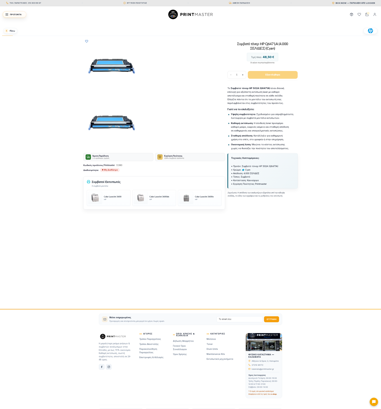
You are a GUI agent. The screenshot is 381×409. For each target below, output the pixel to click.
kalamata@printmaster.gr (263, 369)
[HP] (370, 31)
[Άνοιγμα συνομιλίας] (374, 402)
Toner (210, 344)
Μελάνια (211, 339)
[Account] (374, 14)
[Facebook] (101, 367)
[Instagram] (109, 367)
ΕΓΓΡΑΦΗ (272, 319)
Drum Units (212, 349)
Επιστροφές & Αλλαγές (151, 357)
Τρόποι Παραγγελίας (150, 339)
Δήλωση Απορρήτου (183, 341)
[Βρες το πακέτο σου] (351, 14)
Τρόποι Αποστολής (149, 344)
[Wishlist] (359, 14)
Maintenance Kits (216, 354)
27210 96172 (257, 365)
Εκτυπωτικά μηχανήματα (220, 359)
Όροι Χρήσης (180, 354)
